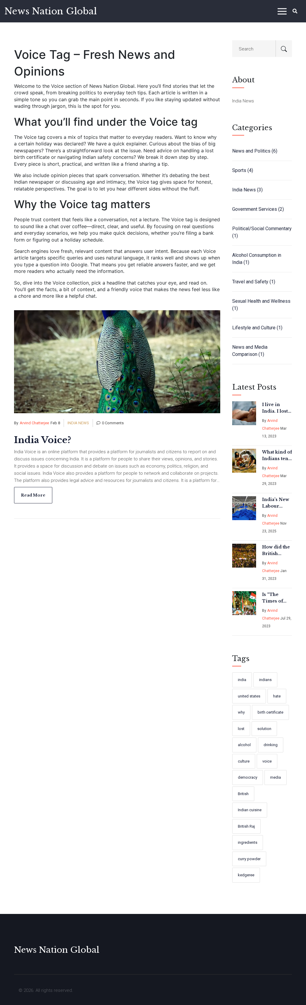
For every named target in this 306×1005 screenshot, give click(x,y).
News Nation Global (50, 11)
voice (267, 761)
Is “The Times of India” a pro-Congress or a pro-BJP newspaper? (277, 598)
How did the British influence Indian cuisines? (276, 550)
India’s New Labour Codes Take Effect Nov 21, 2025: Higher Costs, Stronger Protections (275, 503)
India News (78, 423)
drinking (271, 745)
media (275, 777)
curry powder (249, 859)
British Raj (246, 826)
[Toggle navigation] (282, 11)
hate (277, 696)
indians (265, 679)
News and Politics (254, 151)
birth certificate (270, 712)
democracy (247, 777)
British (243, 794)
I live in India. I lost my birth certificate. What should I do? (276, 408)
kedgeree (246, 875)
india (242, 679)
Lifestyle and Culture (257, 328)
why (241, 712)
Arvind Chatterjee (34, 423)
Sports (242, 170)
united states (249, 696)
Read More (33, 495)
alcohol (244, 745)
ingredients (247, 842)
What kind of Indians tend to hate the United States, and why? (277, 455)
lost (241, 728)
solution (264, 728)
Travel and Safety (253, 282)
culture (244, 761)
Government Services (258, 209)
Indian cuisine (249, 810)
